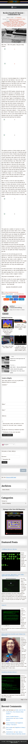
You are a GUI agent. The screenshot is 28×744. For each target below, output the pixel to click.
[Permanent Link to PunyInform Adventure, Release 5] (11, 684)
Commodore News (20, 19)
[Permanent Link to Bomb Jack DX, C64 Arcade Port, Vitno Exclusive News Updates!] (8, 323)
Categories (4, 501)
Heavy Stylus (15, 22)
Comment (5, 385)
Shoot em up (10, 26)
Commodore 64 (12, 19)
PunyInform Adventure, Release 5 (9, 672)
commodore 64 (7, 22)
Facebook (16, 296)
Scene (18, 25)
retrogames (15, 24)
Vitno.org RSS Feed (11, 477)
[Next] (4, 699)
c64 (15, 21)
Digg (16, 299)
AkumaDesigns (20, 294)
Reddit (7, 299)
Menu (15, 7)
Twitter (9, 296)
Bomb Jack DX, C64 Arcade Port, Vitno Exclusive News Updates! (8, 332)
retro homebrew (7, 24)
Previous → (13, 365)
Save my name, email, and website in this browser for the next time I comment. (13, 424)
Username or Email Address (9, 451)
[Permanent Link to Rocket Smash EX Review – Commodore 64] (14, 36)
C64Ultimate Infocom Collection (9, 549)
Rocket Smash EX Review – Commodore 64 (14, 13)
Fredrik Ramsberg (10, 723)
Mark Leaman (9, 727)
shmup (22, 25)
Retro (16, 23)
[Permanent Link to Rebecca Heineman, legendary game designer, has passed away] (11, 649)
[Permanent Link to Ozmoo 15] (11, 617)
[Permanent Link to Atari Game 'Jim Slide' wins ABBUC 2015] (8, 340)
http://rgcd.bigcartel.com (11, 292)
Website (4, 416)
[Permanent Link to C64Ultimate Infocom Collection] (11, 561)
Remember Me (6, 459)
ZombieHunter (9, 732)
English (6, 444)
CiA (15, 294)
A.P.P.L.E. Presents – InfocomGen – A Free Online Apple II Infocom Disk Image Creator (13, 575)
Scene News (16, 20)
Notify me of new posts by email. (11, 432)
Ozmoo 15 (4, 605)
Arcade (12, 21)
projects (13, 23)
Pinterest (23, 296)
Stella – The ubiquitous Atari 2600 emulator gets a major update (20, 327)
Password (4, 456)
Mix (14, 302)
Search (23, 470)
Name (4, 404)
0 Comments (18, 17)
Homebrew (21, 22)
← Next (12, 356)
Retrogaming (21, 24)
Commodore (20, 21)
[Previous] (2, 699)
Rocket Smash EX (11, 25)
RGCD (5, 25)
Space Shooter (17, 26)
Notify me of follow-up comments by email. (13, 429)
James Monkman (6, 23)
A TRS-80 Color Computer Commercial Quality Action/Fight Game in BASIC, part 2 (20, 348)
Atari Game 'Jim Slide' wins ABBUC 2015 (7, 347)
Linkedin (22, 299)
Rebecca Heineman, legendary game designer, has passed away (13, 634)
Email (4, 410)
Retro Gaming (22, 23)
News (10, 20)
